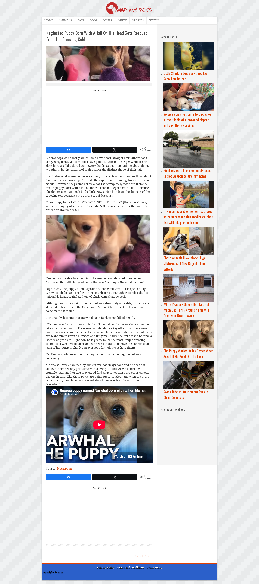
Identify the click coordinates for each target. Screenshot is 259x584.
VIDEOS (154, 20)
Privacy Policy (105, 567)
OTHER (107, 20)
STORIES (138, 20)
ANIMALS (65, 20)
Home (48, 20)
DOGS (93, 20)
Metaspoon (64, 468)
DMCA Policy (154, 567)
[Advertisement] (99, 117)
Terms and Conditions (131, 567)
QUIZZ (122, 20)
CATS (80, 20)
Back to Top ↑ (143, 556)
